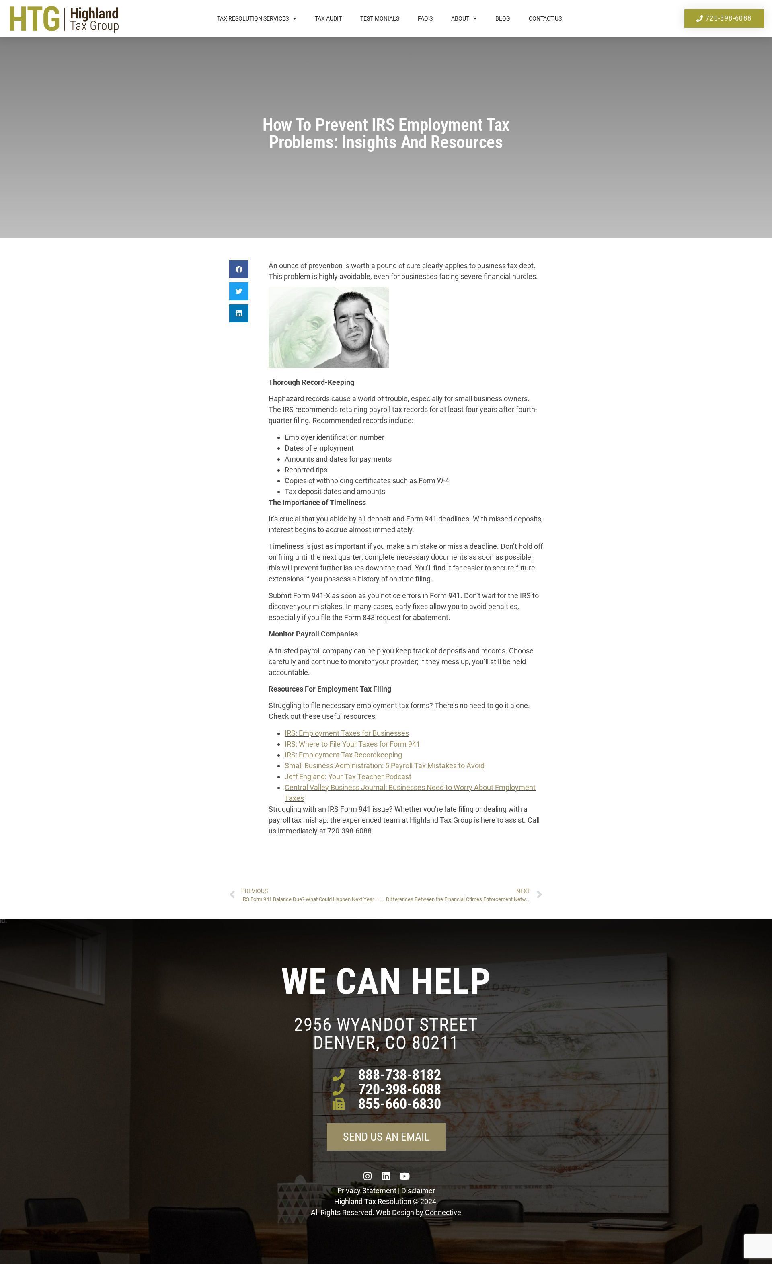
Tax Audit (328, 18)
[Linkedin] (386, 1176)
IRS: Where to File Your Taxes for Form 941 (352, 744)
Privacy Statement (366, 1190)
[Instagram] (367, 1176)
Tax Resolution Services (253, 18)
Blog (502, 18)
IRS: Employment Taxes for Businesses (347, 733)
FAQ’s (425, 18)
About (460, 18)
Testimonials (379, 18)
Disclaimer (418, 1190)
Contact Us (545, 18)
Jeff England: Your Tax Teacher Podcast (348, 776)
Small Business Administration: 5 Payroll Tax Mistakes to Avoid (385, 765)
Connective (443, 1212)
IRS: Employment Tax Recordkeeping (343, 755)
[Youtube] (404, 1176)
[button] (238, 269)
